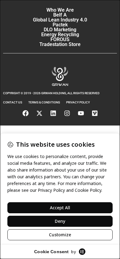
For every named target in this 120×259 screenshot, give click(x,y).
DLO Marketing (60, 30)
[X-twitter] (39, 113)
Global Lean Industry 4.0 (60, 20)
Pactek (60, 25)
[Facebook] (25, 113)
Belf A (60, 15)
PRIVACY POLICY (78, 102)
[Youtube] (81, 113)
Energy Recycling (60, 34)
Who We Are (60, 10)
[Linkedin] (53, 113)
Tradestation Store (60, 44)
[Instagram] (67, 113)
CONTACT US (12, 102)
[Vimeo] (95, 113)
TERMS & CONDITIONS (44, 102)
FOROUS (60, 39)
